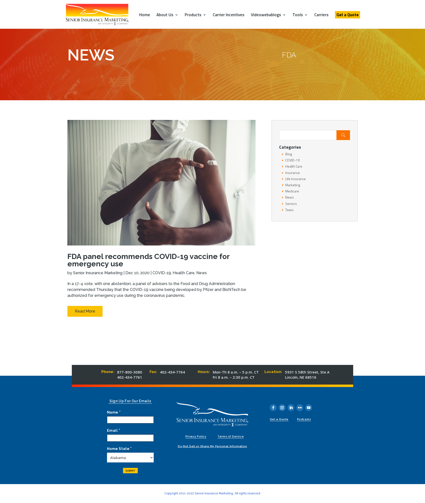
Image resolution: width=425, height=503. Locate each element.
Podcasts (304, 419)
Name (114, 412)
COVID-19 (161, 273)
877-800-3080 (129, 372)
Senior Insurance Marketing (97, 273)
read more (85, 311)
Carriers (321, 15)
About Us (164, 15)
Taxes (289, 209)
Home (144, 15)
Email (113, 430)
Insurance (292, 172)
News (201, 273)
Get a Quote (347, 15)
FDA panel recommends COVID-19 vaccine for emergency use (148, 260)
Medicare (292, 191)
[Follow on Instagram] (282, 407)
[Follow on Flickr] (299, 407)
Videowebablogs (266, 15)
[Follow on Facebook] (273, 407)
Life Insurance (295, 178)
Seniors (291, 203)
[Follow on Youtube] (308, 407)
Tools (297, 15)
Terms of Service (230, 436)
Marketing (292, 184)
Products (193, 15)
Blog (288, 154)
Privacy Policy (195, 436)
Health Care (184, 273)
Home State (119, 449)
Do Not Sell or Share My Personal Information (212, 446)
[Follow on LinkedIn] (291, 407)
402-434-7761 (129, 377)
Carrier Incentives (228, 15)
